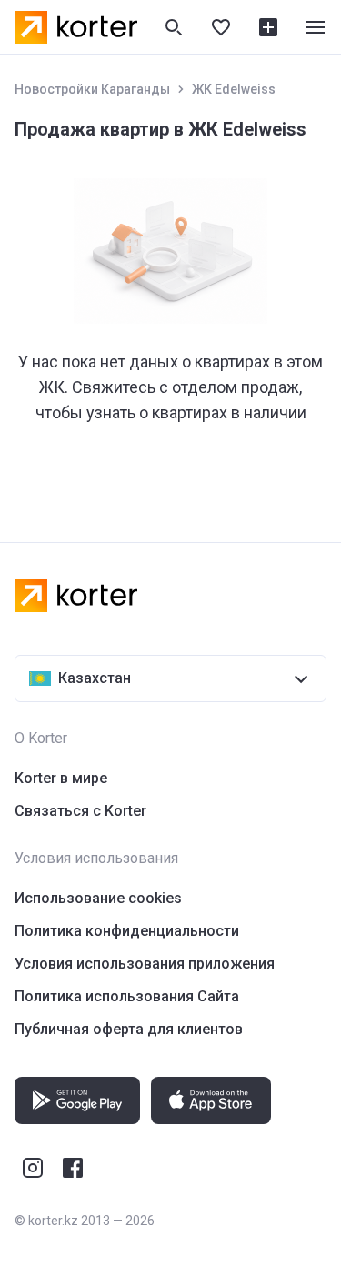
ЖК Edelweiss (234, 89)
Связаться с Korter (80, 810)
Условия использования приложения (145, 963)
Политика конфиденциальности (127, 930)
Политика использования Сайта (127, 996)
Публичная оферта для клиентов (129, 1029)
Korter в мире (61, 778)
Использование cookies (98, 898)
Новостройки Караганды (92, 89)
